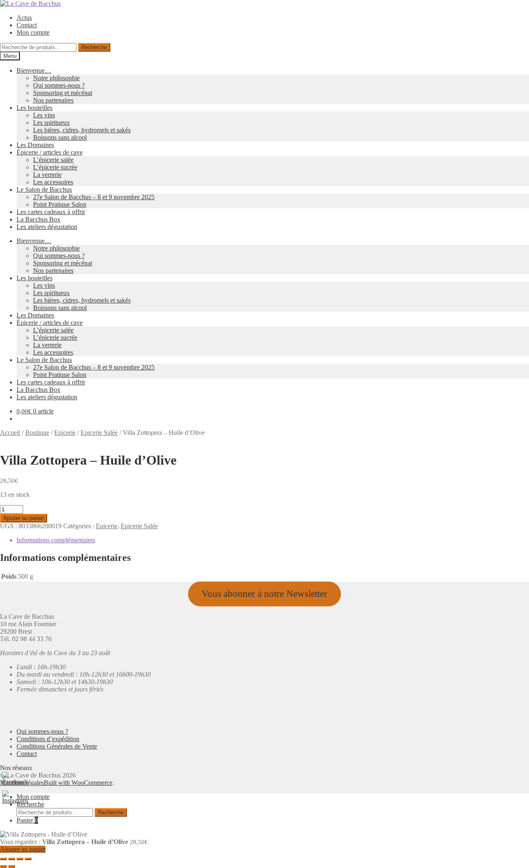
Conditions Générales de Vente (57, 746)
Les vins (44, 115)
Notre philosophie (56, 77)
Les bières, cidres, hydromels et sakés (82, 130)
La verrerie (47, 174)
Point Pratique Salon (59, 204)
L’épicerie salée (53, 159)
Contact (27, 25)
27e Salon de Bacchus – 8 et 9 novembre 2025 (94, 196)
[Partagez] (20, 859)
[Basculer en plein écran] (11, 859)
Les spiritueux (51, 122)
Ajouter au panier (23, 518)
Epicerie (65, 432)
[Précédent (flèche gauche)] (3, 866)
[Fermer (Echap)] (28, 859)
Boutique (37, 432)
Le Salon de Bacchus (44, 189)
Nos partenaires (53, 100)
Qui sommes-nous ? (59, 85)
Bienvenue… (34, 70)
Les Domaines (35, 144)
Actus (24, 17)
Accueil (10, 432)
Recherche (94, 47)
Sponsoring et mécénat (62, 92)
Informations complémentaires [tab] (56, 540)
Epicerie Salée (99, 432)
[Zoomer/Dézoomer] (3, 859)
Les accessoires (53, 182)
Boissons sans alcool (60, 137)
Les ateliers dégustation (47, 226)
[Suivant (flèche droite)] (11, 866)
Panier (27, 820)
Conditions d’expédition (48, 738)
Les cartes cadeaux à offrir (51, 211)
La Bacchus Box (38, 219)
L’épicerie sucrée (55, 167)
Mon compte (33, 32)
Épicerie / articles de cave (50, 152)
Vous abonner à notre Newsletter (264, 594)
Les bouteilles (34, 107)
